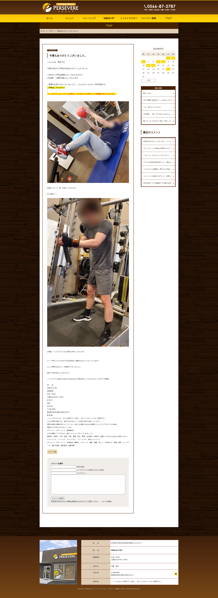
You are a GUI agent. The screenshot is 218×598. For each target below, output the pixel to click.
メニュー (69, 18)
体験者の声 (109, 18)
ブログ (168, 18)
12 (153, 65)
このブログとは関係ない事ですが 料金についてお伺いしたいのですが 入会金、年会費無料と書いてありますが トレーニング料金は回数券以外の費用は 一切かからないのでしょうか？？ (159, 169)
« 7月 (148, 80)
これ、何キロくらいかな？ (152, 107)
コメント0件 (52, 452)
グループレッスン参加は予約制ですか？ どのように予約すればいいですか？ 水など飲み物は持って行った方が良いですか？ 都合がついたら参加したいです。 (159, 148)
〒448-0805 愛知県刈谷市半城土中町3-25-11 (122, 574)
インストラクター (128, 18)
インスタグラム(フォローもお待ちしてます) (64, 94)
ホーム (49, 18)
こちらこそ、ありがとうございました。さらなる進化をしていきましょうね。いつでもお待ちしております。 (159, 155)
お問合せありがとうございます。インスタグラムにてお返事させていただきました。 (159, 141)
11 (148, 65)
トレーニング (89, 18)
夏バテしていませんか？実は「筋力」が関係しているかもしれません (159, 121)
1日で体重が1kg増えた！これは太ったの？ (157, 100)
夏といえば (147, 93)
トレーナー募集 (148, 18)
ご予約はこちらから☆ (56, 88)
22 (168, 69)
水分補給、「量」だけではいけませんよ (157, 114)
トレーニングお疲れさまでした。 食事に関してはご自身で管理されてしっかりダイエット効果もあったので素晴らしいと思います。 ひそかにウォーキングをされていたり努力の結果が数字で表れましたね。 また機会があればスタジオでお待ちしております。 (159, 176)
